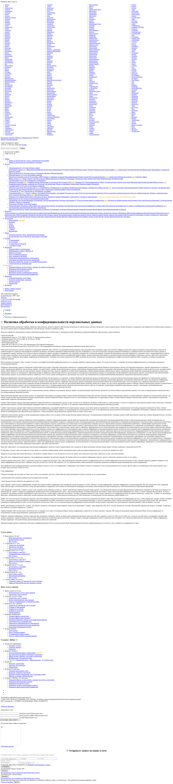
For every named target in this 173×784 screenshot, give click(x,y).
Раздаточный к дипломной (55, 193)
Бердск (7, 53)
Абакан (7, 5)
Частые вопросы (14, 612)
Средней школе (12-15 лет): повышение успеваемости (27, 180)
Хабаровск (134, 86)
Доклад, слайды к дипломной (35, 193)
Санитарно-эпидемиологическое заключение (24, 260)
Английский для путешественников (21, 200)
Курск (49, 110)
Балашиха (8, 37)
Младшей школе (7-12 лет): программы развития (25, 175)
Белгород (7, 43)
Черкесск (134, 102)
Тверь (133, 51)
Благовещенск (9, 62)
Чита (132, 109)
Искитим (49, 38)
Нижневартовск (94, 40)
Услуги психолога (118, 188)
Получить (4, 770)
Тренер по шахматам (63, 184)
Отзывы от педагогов (16, 611)
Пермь (91, 96)
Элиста (133, 122)
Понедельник (17, 220)
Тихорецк (134, 56)
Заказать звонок (6, 303)
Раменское (92, 112)
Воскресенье (13, 231)
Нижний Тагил (93, 45)
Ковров (49, 75)
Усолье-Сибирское (136, 77)
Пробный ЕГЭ (45, 188)
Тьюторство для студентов (18, 594)
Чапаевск (134, 94)
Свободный (134, 11)
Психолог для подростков (46, 184)
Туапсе (133, 64)
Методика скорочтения (41, 206)
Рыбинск (92, 125)
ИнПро (3, 139)
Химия (47, 217)
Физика (28, 217)
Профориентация (15, 184)
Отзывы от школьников (17, 607)
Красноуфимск (51, 96)
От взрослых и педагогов (17, 244)
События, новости (15, 647)
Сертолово (134, 22)
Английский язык (133, 170)
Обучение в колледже (18, 182)
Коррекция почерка (126, 177)
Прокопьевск (93, 102)
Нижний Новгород (95, 43)
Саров (133, 9)
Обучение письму (81, 170)
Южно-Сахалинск (136, 125)
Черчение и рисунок (150, 188)
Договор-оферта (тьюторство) (19, 616)
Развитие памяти (14, 171)
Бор (6, 64)
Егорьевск (50, 9)
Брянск (7, 70)
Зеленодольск (51, 27)
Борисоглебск (9, 65)
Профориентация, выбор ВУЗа (19, 554)
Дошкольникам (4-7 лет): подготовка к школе (24, 168)
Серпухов (134, 21)
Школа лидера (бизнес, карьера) (20, 561)
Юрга (133, 126)
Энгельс (133, 123)
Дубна (49, 6)
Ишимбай (50, 41)
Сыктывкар (134, 46)
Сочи (133, 35)
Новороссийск (93, 53)
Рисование (40, 173)
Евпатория (50, 8)
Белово (7, 46)
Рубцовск (92, 123)
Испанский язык (66, 213)
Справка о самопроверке (88, 197)
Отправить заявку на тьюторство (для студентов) (25, 581)
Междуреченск (93, 5)
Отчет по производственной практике (117, 193)
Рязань (91, 126)
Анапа (7, 14)
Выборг (7, 107)
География (39, 213)
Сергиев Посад (135, 17)
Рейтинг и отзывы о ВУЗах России (21, 676)
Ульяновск (134, 73)
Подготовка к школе (17, 170)
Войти (7, 288)
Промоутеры (13, 283)
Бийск (7, 57)
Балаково (7, 33)
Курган (49, 109)
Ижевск (49, 33)
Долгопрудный (9, 133)
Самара (91, 133)
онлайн (24, 145)
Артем (7, 25)
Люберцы (50, 128)
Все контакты (9, 155)
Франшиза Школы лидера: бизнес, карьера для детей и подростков (31, 267)
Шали (133, 112)
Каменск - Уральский (53, 49)
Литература (108, 213)
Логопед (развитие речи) (96, 170)
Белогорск (8, 48)
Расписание (9, 218)
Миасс (91, 8)
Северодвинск (135, 14)
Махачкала (50, 134)
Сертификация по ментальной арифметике (150, 206)
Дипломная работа (17, 193)
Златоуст (49, 29)
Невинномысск (93, 33)
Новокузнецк (93, 48)
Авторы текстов (14, 281)
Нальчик (91, 29)
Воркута (7, 99)
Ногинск (91, 65)
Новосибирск (93, 54)
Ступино (134, 41)
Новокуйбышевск (94, 49)
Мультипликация (57, 173)
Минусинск (92, 11)
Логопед (115, 213)
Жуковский (50, 22)
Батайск (7, 41)
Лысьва (49, 125)
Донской (49, 5)
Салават (91, 128)
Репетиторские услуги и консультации (22, 593)
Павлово (91, 89)
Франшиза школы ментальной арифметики (23, 274)
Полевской (92, 101)
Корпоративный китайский (116, 209)
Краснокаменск (51, 91)
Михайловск (93, 14)
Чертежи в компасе (54, 197)
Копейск (49, 81)
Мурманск (92, 19)
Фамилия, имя (24, 713)
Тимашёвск (134, 53)
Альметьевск (8, 11)
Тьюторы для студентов (17, 665)
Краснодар (50, 89)
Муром (91, 21)
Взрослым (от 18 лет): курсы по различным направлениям (29, 198)
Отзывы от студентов (16, 609)
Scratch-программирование (53, 170)
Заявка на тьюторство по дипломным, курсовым (25, 162)
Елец (48, 16)
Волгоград (8, 89)
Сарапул (133, 6)
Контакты (8, 285)
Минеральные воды (95, 9)
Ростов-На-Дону (94, 122)
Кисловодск (50, 69)
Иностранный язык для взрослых (20, 538)
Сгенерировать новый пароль (19, 634)
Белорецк (7, 49)
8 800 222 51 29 (6, 301)
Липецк (49, 120)
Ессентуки (50, 17)
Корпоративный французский (96, 209)
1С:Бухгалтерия (10, 213)
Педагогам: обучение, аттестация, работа (23, 204)
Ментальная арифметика (35, 170)
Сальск (91, 131)
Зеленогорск (50, 25)
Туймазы (134, 65)
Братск (7, 69)
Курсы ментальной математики (148, 200)
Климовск (50, 70)
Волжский (8, 94)
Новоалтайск (93, 46)
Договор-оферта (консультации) (20, 618)
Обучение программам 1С (68, 200)
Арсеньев (7, 24)
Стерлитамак (135, 40)
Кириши (49, 62)
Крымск (49, 101)
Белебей (7, 45)
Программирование (71, 177)
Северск (133, 16)
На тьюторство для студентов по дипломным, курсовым (28, 236)
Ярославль (134, 130)
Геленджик (8, 114)
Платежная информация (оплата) (20, 627)
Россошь (91, 120)
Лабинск (49, 114)
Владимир (8, 88)
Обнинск (92, 72)
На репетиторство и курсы (30, 772)
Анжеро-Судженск (10, 17)
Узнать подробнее (7, 782)
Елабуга (49, 14)
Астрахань (8, 30)
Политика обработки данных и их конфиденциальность (28, 262)
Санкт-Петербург (94, 134)
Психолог (88, 215)
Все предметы (125, 217)
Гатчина (7, 112)
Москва (91, 17)
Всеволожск (8, 106)
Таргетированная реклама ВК (15, 217)
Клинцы (49, 73)
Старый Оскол (135, 38)
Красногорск (51, 88)
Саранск (133, 5)
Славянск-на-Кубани (137, 27)
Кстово (49, 102)
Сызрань (134, 45)
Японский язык (115, 217)
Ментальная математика (99, 177)
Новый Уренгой (94, 64)
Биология (32, 213)
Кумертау (50, 106)
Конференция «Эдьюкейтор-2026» (20, 658)
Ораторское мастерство (36, 215)
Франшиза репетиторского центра (20, 269)
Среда (11, 224)
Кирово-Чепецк (51, 65)
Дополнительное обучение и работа (21, 206)
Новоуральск (93, 57)
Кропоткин (50, 99)
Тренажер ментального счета (19, 671)
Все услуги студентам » (17, 549)
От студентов (13, 242)
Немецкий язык (106, 179)
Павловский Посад (95, 91)
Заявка (7, 159)
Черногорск (134, 104)
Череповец (134, 101)
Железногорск (51, 19)
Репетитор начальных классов (19, 177)
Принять (16, 782)
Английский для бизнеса (58, 209)
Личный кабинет (12, 139)
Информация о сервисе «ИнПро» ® (21, 251)
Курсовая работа (27, 195)
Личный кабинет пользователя (19, 249)
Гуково (7, 123)
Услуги (7, 164)
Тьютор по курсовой (16, 547)
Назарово (92, 25)
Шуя (132, 115)
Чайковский (135, 93)
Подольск (92, 99)
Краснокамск (51, 93)
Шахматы (47, 173)
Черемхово (134, 99)
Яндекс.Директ (104, 217)
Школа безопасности (16, 173)
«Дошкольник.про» (22, 660)
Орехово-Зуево (93, 83)
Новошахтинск (93, 62)
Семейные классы (33, 182)
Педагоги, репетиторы (16, 663)
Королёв (49, 83)
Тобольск (134, 57)
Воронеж (7, 101)
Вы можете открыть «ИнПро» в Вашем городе (17, 138)
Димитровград (9, 130)
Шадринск (134, 110)
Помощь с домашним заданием (53, 177)
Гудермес (7, 122)
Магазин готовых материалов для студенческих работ (27, 674)
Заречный (50, 24)
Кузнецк (49, 104)
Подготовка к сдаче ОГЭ (17, 559)
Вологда (7, 96)
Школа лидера (15, 179)
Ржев (90, 117)
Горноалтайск (9, 117)
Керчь (48, 59)
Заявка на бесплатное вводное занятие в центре (25, 583)
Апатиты (7, 19)
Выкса (7, 109)
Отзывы (7, 238)
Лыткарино (50, 126)
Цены (7, 233)
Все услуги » (13, 541)
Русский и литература (150, 215)
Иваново (49, 30)
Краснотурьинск (52, 94)
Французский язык (94, 179)
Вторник (12, 222)
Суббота (12, 229)
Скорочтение (122, 170)
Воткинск (8, 104)
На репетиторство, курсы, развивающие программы (26, 235)
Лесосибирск (51, 118)
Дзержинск (8, 128)
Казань (49, 45)
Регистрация (9, 290)
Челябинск (134, 97)
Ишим (49, 40)
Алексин (7, 9)
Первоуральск (93, 94)
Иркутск (49, 37)
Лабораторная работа (26, 197)
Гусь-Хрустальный (10, 125)
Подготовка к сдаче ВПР (17, 567)
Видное (7, 83)
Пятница (12, 227)
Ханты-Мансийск (136, 88)
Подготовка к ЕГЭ (32, 188)
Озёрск (91, 75)
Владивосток (9, 85)
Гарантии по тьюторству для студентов (22, 605)
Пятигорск (92, 110)
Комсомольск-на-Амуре (54, 80)
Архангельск (8, 27)
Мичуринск (92, 16)
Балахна (7, 35)
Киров (49, 64)
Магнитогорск (51, 131)
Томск (133, 61)
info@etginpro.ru (6, 304)
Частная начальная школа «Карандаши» (22, 653)
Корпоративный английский (40, 209)
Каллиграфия (111, 170)
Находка (91, 32)
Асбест (7, 29)
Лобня (49, 123)
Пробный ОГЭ (80, 182)
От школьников (14, 240)
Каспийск (50, 56)
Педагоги (8, 211)
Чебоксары (134, 96)
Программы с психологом (160, 170)
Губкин (7, 120)
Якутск (133, 128)
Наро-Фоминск (93, 30)
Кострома (50, 85)
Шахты (133, 114)
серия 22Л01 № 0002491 (39, 697)
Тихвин (133, 54)
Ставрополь (134, 37)
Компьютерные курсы (16, 540)
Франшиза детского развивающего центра (23, 272)
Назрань (91, 27)
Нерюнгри (92, 35)
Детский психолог (29, 173)
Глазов (7, 115)
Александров (9, 8)
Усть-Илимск (135, 80)
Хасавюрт (134, 89)
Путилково (92, 107)
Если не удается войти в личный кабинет (23, 636)
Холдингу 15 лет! (15, 645)
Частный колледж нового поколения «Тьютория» (25, 654)
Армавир (7, 22)
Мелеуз (91, 6)
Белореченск (8, 51)
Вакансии (8, 276)
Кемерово (50, 57)
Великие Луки (9, 78)
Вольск (7, 97)
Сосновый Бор (135, 33)
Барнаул (7, 40)
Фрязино (134, 85)
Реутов (91, 115)
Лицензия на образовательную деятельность (24, 258)
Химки (133, 91)
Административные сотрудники (20, 278)
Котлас (49, 86)
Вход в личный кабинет (17, 632)
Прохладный (93, 104)
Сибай (133, 24)
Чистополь (134, 107)
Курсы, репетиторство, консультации (21, 600)
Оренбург (92, 81)
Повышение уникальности (70, 197)
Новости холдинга (15, 253)
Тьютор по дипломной (16, 545)
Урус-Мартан (135, 75)
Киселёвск (50, 67)
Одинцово (92, 73)
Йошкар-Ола (51, 43)
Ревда (91, 114)
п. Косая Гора (93, 88)
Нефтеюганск (93, 38)
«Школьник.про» (35, 660)
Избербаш (50, 35)
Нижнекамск (93, 41)
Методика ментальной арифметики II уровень (118, 206)
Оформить (5, 776)
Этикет (96, 217)
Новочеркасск (93, 61)
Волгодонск (8, 91)
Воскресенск (8, 102)
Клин (48, 72)
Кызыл (49, 112)
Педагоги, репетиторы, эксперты (20, 280)
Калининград (51, 46)
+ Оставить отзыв (15, 245)
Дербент (7, 126)
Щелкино (134, 117)
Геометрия (47, 213)
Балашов (7, 38)
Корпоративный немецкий (76, 209)
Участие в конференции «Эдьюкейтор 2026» (24, 602)
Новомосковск (93, 51)
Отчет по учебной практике (139, 193)
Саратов (133, 8)
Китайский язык (145, 170)
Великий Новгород (10, 80)
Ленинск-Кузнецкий (53, 117)
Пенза (91, 93)
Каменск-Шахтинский (53, 51)
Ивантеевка (50, 32)
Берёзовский (8, 56)
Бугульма (7, 72)
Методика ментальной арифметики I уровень (86, 206)
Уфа (132, 81)
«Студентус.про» (47, 660)
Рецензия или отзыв (71, 193)
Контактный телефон (27, 715)
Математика (122, 213)
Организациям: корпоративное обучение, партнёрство (27, 207)
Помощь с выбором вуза (29, 184)
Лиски (49, 122)
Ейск (48, 11)
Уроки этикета (27, 179)
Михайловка (93, 13)
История (75, 213)
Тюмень (133, 69)
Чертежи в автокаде (40, 197)
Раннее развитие (109, 215)
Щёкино (133, 118)
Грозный (7, 118)
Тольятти (134, 59)
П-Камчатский (93, 86)
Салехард (92, 130)
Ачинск (7, 32)
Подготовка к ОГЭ (66, 182)
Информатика (55, 213)
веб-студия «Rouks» (17, 705)
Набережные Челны (95, 24)
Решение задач (14, 197)
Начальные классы (162, 213)
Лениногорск (51, 115)
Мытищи (92, 22)
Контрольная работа (42, 195)
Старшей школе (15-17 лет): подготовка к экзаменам (27, 186)
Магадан (49, 130)
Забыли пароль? (15, 288)
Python (81, 177)
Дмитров (7, 131)
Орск (90, 85)
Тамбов (133, 49)
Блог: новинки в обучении (18, 256)
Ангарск (7, 16)
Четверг (11, 226)
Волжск (7, 93)
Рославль (92, 118)
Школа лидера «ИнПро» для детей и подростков (25, 656)
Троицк (133, 62)
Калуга (49, 48)
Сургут (133, 43)
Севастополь (135, 13)
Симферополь (135, 25)
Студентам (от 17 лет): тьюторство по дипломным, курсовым (30, 191)
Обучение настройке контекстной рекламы (122, 200)
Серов (133, 19)
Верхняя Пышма (10, 81)
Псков (91, 106)
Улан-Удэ (134, 72)
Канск (49, 54)
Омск (90, 78)
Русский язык (138, 215)
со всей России (6, 295)
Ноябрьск (92, 69)
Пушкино (92, 109)
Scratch (85, 177)
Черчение (53, 217)
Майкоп (49, 133)
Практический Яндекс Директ (19, 209)
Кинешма (50, 61)
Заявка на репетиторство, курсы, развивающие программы (29, 161)
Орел (90, 80)
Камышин (50, 53)
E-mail (22, 717)
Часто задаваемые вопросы (18, 254)
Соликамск (134, 30)
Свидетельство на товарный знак (20, 263)
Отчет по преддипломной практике (91, 193)
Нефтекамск (92, 37)
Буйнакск (8, 77)
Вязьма (7, 110)
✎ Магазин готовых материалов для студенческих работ (116, 197)
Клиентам (8, 247)
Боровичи (8, 67)
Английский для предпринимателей (46, 200)
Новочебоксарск (94, 59)
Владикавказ (8, 86)
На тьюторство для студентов (11, 772)
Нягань (91, 70)
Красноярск (50, 97)
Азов (6, 6)
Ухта (132, 83)
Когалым (49, 77)
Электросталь (135, 120)
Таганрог (134, 48)
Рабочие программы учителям (60, 206)
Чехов (133, 106)
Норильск (92, 67)
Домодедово (8, 134)
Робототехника (128, 215)
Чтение (59, 217)
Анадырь (7, 13)
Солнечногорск (136, 32)
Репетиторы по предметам (49, 182)
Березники (8, 54)
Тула (132, 67)
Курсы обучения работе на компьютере (92, 200)
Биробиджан (8, 59)
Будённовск (8, 73)
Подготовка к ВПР (36, 177)
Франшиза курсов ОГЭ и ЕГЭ (19, 271)
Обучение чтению (69, 170)
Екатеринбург (51, 13)
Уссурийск (134, 78)
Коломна (49, 78)
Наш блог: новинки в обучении (19, 672)
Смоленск (134, 29)
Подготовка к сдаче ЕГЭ (17, 552)
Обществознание (22, 215)
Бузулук (7, 75)
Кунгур (49, 107)
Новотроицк (93, 56)
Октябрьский (93, 77)
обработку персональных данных (39, 765)
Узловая (133, 70)
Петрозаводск (93, 97)
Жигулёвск (50, 21)
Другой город (135, 131)
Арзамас (7, 21)
